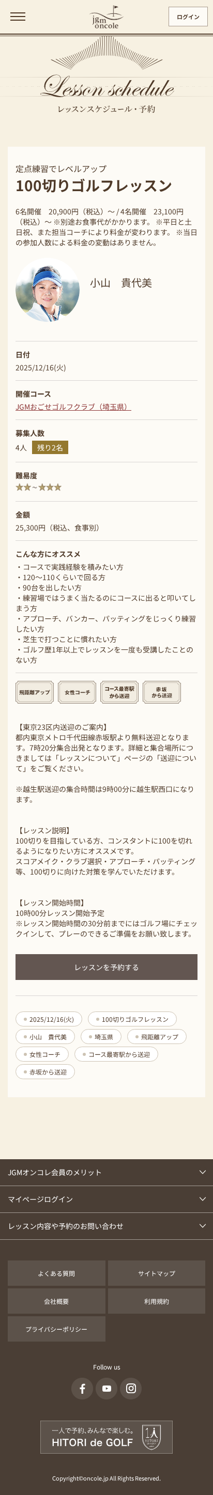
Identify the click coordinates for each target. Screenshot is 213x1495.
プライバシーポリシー (56, 1329)
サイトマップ (156, 1273)
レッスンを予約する (106, 967)
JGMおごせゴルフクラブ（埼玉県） (73, 406)
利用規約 (156, 1301)
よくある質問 (56, 1273)
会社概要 (56, 1301)
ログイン (188, 16)
